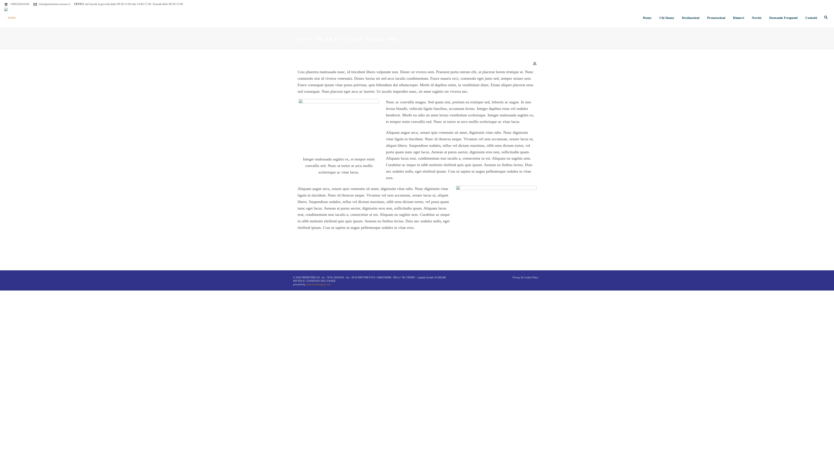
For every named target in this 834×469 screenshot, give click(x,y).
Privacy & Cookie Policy (525, 277)
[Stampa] (534, 63)
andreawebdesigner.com (318, 284)
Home (647, 18)
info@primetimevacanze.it (54, 4)
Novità (756, 18)
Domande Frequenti (783, 18)
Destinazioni (690, 18)
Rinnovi (738, 18)
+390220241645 (20, 4)
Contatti (811, 18)
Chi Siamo (666, 18)
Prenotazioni (716, 18)
